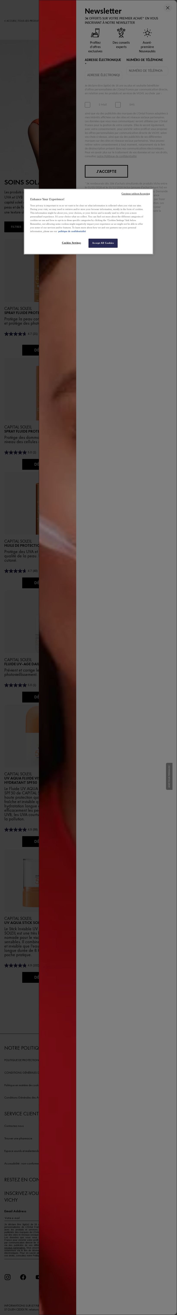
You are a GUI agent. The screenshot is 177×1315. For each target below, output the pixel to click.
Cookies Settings (71, 243)
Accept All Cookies (103, 243)
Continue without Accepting (136, 193)
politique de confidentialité (72, 231)
